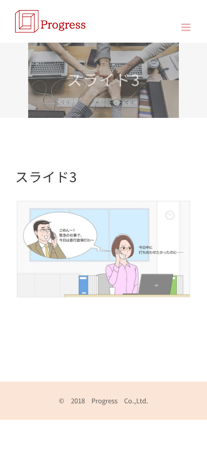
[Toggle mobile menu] (186, 27)
